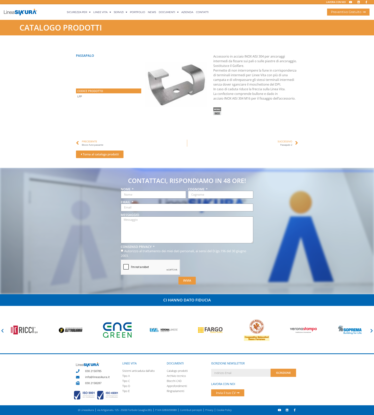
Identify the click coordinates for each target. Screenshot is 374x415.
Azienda (187, 12)
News (152, 12)
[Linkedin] (287, 410)
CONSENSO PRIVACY (136, 246)
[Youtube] (279, 410)
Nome (126, 189)
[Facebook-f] (294, 410)
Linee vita (100, 12)
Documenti (167, 12)
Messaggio (130, 214)
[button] (2, 330)
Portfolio (137, 12)
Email (126, 202)
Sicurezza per (77, 12)
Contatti (202, 12)
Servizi (119, 12)
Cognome (196, 189)
